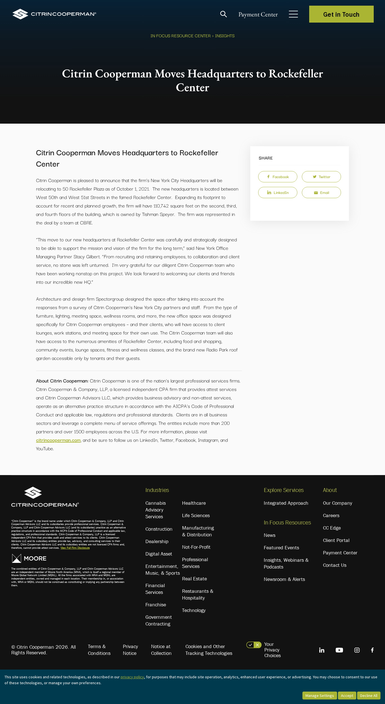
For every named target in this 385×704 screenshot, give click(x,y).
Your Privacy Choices (272, 649)
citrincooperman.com (58, 439)
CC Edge (332, 528)
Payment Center (258, 14)
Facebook (281, 176)
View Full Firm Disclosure (75, 547)
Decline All (368, 695)
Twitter (324, 176)
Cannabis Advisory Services (155, 509)
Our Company (337, 503)
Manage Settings (320, 695)
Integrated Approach (286, 503)
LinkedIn (281, 192)
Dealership (157, 541)
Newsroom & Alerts (284, 579)
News (269, 535)
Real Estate (194, 578)
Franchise (155, 604)
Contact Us (334, 565)
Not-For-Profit (196, 547)
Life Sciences (196, 515)
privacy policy (132, 676)
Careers (331, 515)
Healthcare (194, 503)
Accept (347, 695)
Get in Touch (341, 14)
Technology (193, 610)
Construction (158, 529)
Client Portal (336, 540)
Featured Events (281, 547)
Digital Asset (158, 554)
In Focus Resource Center (181, 35)
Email (324, 192)
